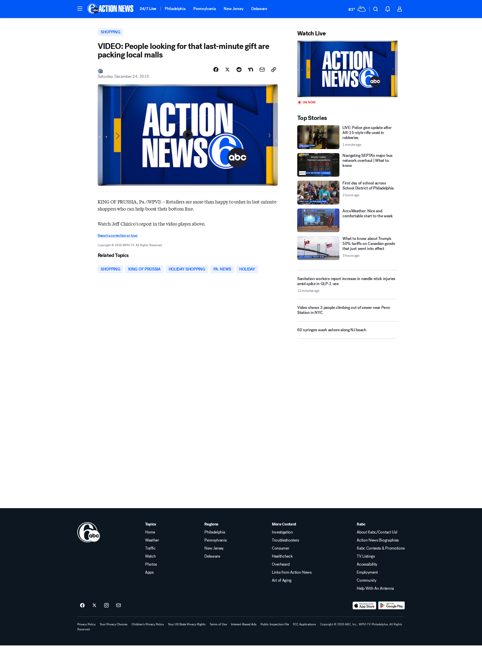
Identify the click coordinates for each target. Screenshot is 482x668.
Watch (150, 556)
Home (150, 532)
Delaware (259, 8)
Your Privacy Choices (114, 624)
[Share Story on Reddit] (239, 69)
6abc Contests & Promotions (381, 548)
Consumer (280, 548)
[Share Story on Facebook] (216, 69)
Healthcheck (282, 556)
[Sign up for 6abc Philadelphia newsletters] (118, 605)
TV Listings (366, 556)
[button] (80, 9)
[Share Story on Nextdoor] (250, 69)
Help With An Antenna (375, 588)
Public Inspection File (275, 624)
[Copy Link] (273, 69)
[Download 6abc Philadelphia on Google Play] (391, 606)
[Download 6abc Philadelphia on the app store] (364, 606)
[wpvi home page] (88, 532)
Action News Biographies (378, 540)
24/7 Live (148, 8)
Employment (367, 572)
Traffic (150, 548)
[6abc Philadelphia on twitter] (94, 605)
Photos (151, 564)
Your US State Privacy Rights (187, 624)
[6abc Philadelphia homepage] (111, 9)
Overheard (281, 564)
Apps (149, 572)
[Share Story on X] (227, 69)
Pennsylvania (204, 8)
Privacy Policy (86, 624)
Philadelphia (175, 8)
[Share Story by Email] (262, 69)
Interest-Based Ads (244, 624)
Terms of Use (218, 624)
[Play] (347, 69)
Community (366, 580)
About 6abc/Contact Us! (377, 532)
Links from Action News (292, 572)
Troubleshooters (285, 540)
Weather (152, 540)
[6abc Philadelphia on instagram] (106, 605)
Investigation (282, 532)
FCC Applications (304, 624)
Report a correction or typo (117, 235)
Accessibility (367, 564)
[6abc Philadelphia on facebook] (82, 605)
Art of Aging (281, 580)
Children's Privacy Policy (148, 624)
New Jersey (233, 8)
